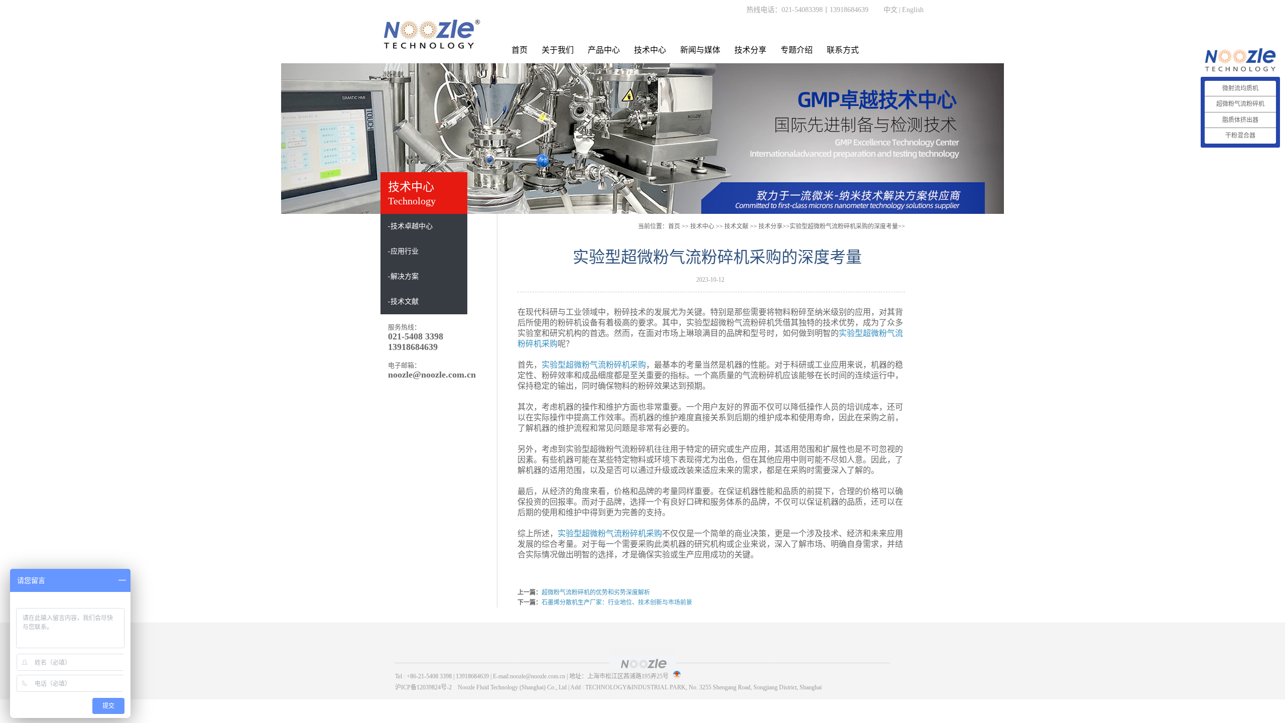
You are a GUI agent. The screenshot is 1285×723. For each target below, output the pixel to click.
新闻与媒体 (700, 50)
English (913, 10)
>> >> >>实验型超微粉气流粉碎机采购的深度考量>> (797, 226)
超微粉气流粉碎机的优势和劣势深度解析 (596, 592)
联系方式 (843, 50)
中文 (890, 10)
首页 (519, 50)
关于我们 (558, 50)
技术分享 (750, 50)
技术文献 (736, 226)
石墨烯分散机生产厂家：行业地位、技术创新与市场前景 (617, 602)
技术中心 (650, 50)
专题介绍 (797, 50)
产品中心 (604, 50)
